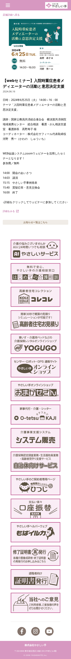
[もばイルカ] (35, 532)
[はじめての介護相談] (35, 273)
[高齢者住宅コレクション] (35, 297)
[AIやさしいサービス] (35, 250)
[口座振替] (35, 509)
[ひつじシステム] (35, 485)
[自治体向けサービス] (35, 462)
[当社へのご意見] (35, 603)
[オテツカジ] (35, 415)
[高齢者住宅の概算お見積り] (35, 320)
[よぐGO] (35, 344)
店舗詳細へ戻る (11, 14)
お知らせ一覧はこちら (35, 222)
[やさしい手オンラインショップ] (35, 367)
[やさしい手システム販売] (35, 438)
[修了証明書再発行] (35, 556)
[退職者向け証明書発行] (35, 579)
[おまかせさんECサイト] (35, 391)
